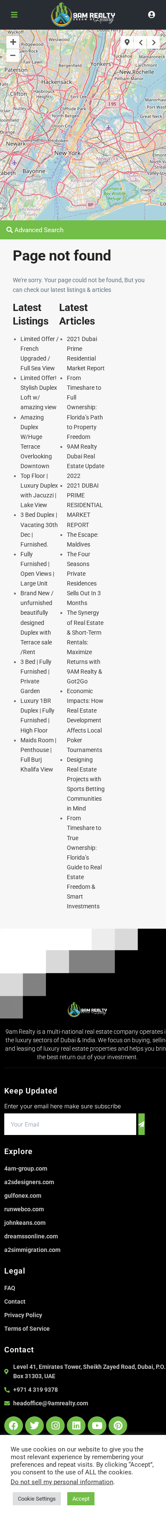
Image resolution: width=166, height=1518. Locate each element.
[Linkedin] (76, 1425)
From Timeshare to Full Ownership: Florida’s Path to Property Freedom (85, 407)
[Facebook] (13, 1425)
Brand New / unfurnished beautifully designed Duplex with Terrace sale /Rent (37, 622)
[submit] (141, 1124)
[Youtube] (97, 1425)
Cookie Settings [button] (37, 1499)
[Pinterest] (118, 1425)
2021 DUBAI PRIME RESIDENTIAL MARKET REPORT (85, 505)
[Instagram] (55, 1425)
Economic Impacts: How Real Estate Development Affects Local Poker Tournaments (85, 720)
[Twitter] (34, 1425)
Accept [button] (80, 1499)
